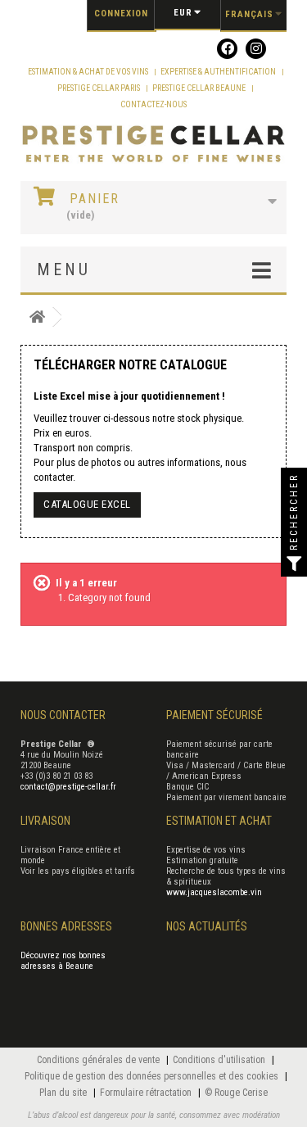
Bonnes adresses (66, 926)
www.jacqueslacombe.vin (214, 892)
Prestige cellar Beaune (199, 88)
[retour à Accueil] (36, 317)
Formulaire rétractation (147, 1092)
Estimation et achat (219, 820)
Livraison (45, 820)
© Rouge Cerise (236, 1092)
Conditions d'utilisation (220, 1060)
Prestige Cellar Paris (99, 88)
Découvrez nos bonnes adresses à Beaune (63, 960)
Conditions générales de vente (99, 1060)
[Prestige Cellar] (153, 144)
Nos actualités (206, 926)
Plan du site (64, 1092)
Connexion (121, 13)
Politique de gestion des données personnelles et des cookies (153, 1076)
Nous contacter (63, 715)
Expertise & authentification (219, 71)
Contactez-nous (153, 104)
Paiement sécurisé (214, 715)
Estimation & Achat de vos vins (89, 71)
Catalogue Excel (87, 504)
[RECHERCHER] (294, 563)
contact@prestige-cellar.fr (68, 786)
